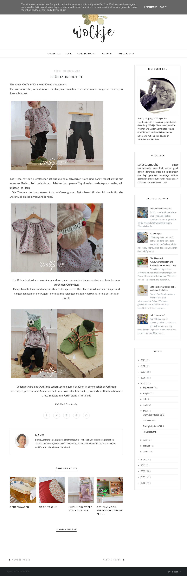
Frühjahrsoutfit (149, 432)
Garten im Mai (149, 421)
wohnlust (159, 168)
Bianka (40, 435)
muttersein (172, 172)
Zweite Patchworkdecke (160, 209)
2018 (143, 366)
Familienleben (125, 54)
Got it (163, 7)
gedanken (154, 176)
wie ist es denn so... (155, 182)
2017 (143, 372)
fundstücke (160, 179)
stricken (161, 172)
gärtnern (151, 172)
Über (69, 54)
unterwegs (165, 176)
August (146, 394)
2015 (143, 384)
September (148, 388)
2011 (143, 477)
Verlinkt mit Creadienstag (66, 404)
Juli (145, 399)
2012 (143, 471)
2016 (143, 378)
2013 (143, 466)
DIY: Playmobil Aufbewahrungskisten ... (110, 510)
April (145, 440)
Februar (147, 446)
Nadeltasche (48, 507)
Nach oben (173, 572)
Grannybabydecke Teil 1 (153, 426)
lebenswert (142, 179)
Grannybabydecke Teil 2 (153, 415)
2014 (143, 460)
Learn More (150, 7)
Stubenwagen (19, 507)
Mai (145, 411)
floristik (174, 176)
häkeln (169, 179)
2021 (143, 360)
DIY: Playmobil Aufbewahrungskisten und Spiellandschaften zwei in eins (163, 262)
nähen (57, 71)
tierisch (151, 179)
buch (165, 182)
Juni (145, 405)
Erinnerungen (156, 234)
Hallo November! (157, 315)
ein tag (143, 175)
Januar (146, 452)
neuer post (171, 168)
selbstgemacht (71, 71)
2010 (143, 483)
